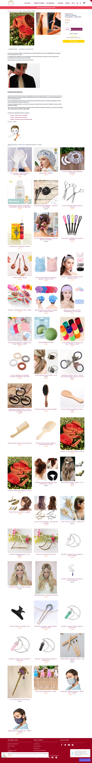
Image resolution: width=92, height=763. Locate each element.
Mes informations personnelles (40, 750)
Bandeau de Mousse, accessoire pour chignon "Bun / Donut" (46, 483)
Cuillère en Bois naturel (20, 277)
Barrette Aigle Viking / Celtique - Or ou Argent (72, 483)
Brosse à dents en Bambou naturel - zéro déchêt (72, 659)
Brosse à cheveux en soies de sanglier (46, 409)
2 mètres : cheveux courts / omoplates (18, 115)
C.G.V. (9, 748)
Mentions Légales (11, 746)
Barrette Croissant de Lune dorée (46, 554)
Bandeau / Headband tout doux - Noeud (19, 310)
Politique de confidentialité (13, 743)
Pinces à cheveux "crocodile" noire (20, 626)
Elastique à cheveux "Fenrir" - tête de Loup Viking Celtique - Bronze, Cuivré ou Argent (72, 376)
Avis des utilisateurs (26, 49)
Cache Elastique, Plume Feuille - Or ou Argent (46, 375)
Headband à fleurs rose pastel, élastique (46, 595)
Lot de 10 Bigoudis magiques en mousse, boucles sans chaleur (46, 238)
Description (13, 49)
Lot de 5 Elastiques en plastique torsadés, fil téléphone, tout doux (19, 375)
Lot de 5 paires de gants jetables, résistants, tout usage (19, 173)
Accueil (9, 11)
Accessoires (14, 11)
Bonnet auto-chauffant (46, 173)
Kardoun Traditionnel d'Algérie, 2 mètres (20, 490)
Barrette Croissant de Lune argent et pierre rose (20, 659)
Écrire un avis (73, 41)
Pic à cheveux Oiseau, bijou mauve (20, 699)
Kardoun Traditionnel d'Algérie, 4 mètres (72, 451)
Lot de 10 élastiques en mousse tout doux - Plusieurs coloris (72, 343)
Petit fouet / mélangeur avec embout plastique (72, 238)
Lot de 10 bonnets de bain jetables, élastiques (72, 172)
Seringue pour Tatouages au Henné (19, 246)
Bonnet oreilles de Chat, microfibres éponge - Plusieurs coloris (46, 278)
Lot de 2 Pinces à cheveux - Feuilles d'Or (72, 522)
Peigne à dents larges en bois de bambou (20, 443)
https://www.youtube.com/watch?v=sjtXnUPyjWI (18, 108)
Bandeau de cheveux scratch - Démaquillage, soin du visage (72, 310)
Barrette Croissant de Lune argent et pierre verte (72, 626)
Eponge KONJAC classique (46, 342)
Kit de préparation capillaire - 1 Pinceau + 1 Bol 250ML (46, 206)
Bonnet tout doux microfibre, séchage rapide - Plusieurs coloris (46, 310)
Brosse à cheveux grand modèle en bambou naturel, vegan (46, 443)
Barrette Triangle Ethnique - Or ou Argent (20, 555)
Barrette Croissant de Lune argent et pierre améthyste (72, 579)
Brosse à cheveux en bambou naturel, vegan (72, 409)
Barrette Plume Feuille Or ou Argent (19, 512)
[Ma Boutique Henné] (11, 3)
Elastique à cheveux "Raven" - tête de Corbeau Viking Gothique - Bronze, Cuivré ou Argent (20, 410)
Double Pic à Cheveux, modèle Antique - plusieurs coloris (46, 626)
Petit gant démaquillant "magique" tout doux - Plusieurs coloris (19, 343)
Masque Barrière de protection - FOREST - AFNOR (20, 731)
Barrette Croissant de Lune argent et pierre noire (46, 659)
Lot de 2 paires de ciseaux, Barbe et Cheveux (72, 206)
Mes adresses (36, 748)
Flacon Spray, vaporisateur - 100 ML (46, 691)
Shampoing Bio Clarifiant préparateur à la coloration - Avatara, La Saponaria (19, 206)
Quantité (67, 22)
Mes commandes (37, 746)
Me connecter (36, 743)
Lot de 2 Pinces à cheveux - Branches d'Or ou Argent (46, 522)
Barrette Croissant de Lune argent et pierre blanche (72, 554)
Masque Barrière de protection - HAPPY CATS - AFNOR (72, 692)
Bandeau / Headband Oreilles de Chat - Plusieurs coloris (72, 277)
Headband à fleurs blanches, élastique (20, 587)
